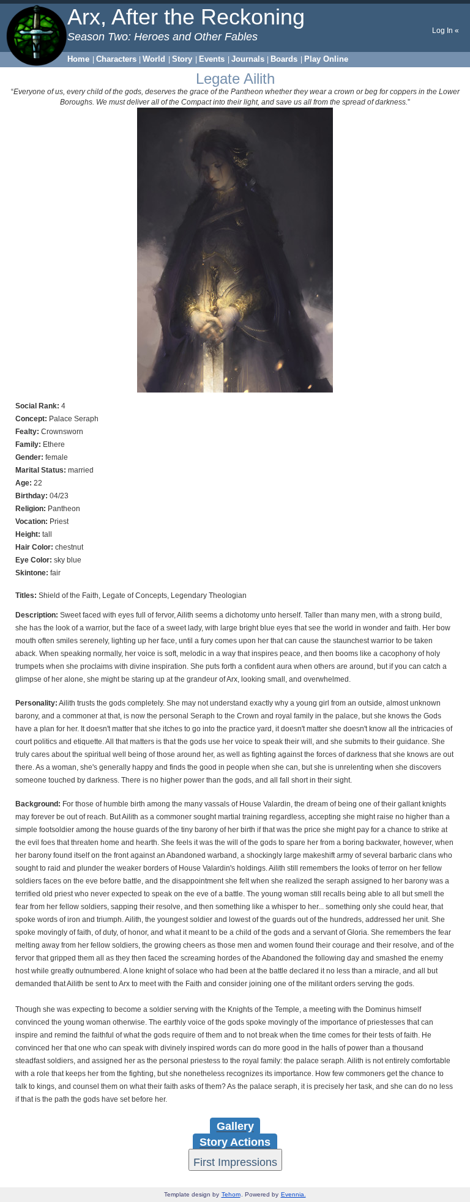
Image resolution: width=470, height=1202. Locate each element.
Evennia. (293, 1194)
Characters (116, 59)
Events (212, 59)
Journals (247, 59)
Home (78, 59)
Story (182, 59)
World (154, 59)
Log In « (445, 30)
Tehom (231, 1194)
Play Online (326, 59)
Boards (283, 59)
